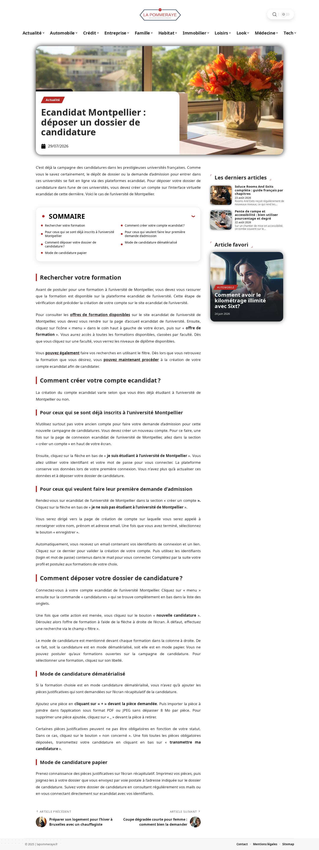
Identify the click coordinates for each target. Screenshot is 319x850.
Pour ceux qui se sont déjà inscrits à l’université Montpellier (79, 234)
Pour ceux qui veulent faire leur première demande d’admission (155, 234)
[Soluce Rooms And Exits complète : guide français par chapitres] (221, 195)
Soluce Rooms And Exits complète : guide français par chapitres (259, 190)
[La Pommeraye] (159, 14)
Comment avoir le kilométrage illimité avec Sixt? (240, 300)
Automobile (225, 287)
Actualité (53, 100)
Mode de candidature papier (66, 253)
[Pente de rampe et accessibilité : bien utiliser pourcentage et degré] (221, 220)
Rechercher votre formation (65, 225)
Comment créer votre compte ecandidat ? (154, 225)
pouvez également (62, 352)
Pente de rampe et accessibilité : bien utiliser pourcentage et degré (256, 214)
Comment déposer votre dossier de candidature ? (70, 244)
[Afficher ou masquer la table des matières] (140, 216)
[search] (274, 14)
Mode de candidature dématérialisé (151, 242)
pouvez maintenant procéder (131, 359)
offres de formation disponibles (100, 314)
